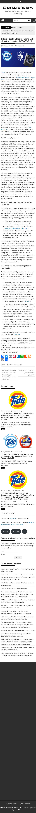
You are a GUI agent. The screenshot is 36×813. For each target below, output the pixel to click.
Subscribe (18, 558)
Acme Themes (19, 810)
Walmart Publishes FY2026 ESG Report (14, 588)
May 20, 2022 (6, 452)
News (3, 364)
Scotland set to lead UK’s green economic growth (26, 373)
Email (2, 552)
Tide (3, 72)
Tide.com (27, 301)
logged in (13, 518)
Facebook (16, 531)
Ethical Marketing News (18, 7)
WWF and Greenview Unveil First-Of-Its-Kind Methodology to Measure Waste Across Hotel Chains (9, 375)
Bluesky (5, 531)
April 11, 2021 (6, 491)
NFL (18, 364)
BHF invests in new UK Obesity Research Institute (17, 630)
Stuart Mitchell (20, 46)
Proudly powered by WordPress (11, 807)
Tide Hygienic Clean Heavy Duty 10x (15, 228)
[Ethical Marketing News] (2, 20)
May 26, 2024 (6, 411)
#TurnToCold (12, 364)
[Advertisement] (18, 688)
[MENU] (34, 20)
